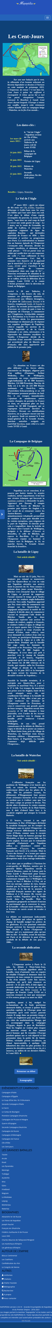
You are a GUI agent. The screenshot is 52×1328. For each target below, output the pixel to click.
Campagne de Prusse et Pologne (15, 1119)
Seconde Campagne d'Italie (13, 1104)
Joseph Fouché (8, 1224)
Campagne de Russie (10, 1131)
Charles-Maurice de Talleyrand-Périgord (18, 1240)
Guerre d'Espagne (9, 1123)
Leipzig (4, 1201)
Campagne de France (10, 1139)
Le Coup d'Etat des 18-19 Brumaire (16, 1100)
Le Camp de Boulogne (10, 1112)
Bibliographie (9, 1287)
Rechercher (8, 1290)
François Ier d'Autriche (11, 1228)
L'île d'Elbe (6, 1143)
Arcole (4, 1158)
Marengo (5, 1170)
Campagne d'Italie (9, 1092)
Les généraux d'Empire (11, 1247)
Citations (7, 1279)
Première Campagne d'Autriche (14, 1116)
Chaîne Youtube (10, 1283)
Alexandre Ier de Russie (11, 1217)
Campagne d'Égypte (10, 1096)
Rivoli (4, 1162)
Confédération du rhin (11, 1263)
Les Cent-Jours (7, 1146)
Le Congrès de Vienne (10, 1267)
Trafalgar (5, 1174)
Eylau (4, 1185)
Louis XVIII (6, 1236)
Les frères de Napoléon (11, 1220)
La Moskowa (7, 1197)
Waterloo (5, 1209)
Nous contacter (10, 1298)
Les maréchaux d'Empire (12, 1244)
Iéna (3, 1181)
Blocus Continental (9, 1255)
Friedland (6, 1189)
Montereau (6, 1205)
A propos (7, 1294)
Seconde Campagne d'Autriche (14, 1127)
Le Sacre (5, 1108)
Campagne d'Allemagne (11, 1135)
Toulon (4, 1154)
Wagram (5, 1193)
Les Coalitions (7, 1259)
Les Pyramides (7, 1166)
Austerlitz (6, 1178)
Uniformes (8, 1275)
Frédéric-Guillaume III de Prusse (15, 1232)
